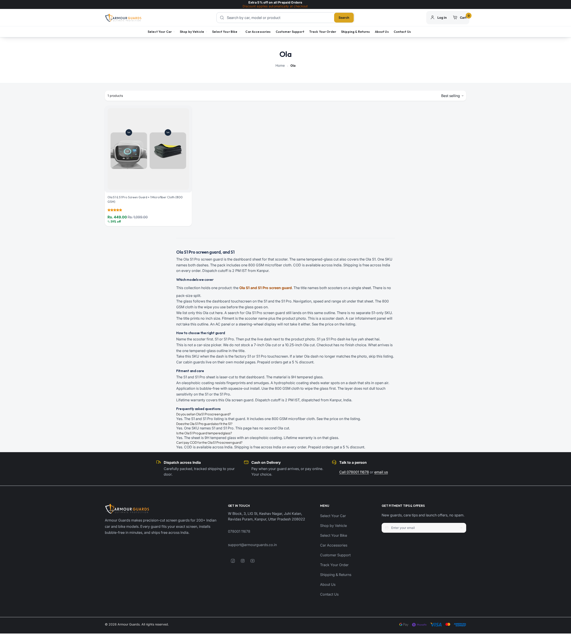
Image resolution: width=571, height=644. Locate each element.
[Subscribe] (461, 528)
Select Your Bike (224, 32)
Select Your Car (160, 32)
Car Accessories (258, 32)
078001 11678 (239, 531)
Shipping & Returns (355, 32)
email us (381, 472)
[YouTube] (252, 561)
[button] (115, 210)
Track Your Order (322, 32)
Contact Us (402, 32)
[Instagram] (243, 561)
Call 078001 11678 (354, 472)
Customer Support (290, 32)
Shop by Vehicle (192, 32)
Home (280, 65)
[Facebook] (233, 561)
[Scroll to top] (563, 605)
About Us (382, 32)
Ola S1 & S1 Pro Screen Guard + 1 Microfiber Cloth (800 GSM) (145, 199)
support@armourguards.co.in (252, 545)
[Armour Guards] (123, 18)
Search (344, 17)
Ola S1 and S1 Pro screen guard (265, 288)
